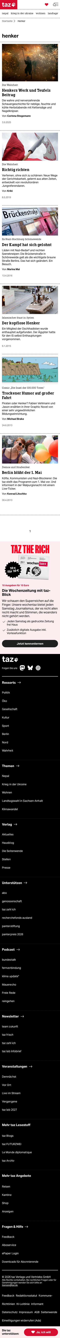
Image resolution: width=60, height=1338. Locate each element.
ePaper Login (10, 1253)
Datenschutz (10, 1312)
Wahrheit (7, 750)
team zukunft (10, 1026)
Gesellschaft (9, 709)
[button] (55, 5)
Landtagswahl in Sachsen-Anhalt (22, 800)
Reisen (6, 1186)
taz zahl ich (9, 909)
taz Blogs (8, 1135)
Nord (5, 742)
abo (4, 893)
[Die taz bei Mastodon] (22, 669)
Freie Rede (8, 992)
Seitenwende (49, 1312)
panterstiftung (11, 926)
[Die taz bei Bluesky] (30, 669)
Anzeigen (8, 1211)
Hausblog (8, 842)
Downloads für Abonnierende (20, 1261)
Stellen (6, 859)
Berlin (5, 734)
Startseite (7, 21)
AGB (37, 1312)
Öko (4, 701)
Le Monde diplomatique (17, 1152)
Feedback (8, 1236)
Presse (6, 867)
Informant (37, 1304)
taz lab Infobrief (12, 1051)
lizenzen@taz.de (10, 1285)
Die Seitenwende (12, 851)
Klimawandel (10, 809)
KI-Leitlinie (23, 1304)
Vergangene (9, 1101)
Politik (6, 692)
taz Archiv (8, 1160)
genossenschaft (12, 901)
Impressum (26, 1312)
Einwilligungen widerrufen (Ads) (21, 1320)
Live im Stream (11, 1093)
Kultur (6, 717)
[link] (6, 13)
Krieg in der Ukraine (14, 784)
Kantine (7, 1195)
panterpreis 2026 (12, 934)
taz (10, 659)
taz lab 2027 (9, 1109)
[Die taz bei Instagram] (38, 669)
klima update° (10, 976)
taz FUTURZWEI (11, 1144)
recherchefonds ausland (17, 917)
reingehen (8, 1001)
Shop (5, 1203)
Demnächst (9, 1076)
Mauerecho (9, 984)
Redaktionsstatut (27, 1295)
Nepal (5, 776)
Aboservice (9, 1245)
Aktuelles (8, 834)
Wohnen (7, 792)
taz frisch (7, 1034)
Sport (5, 725)
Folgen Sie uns (9, 668)
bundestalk (9, 959)
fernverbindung (11, 968)
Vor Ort (6, 1085)
